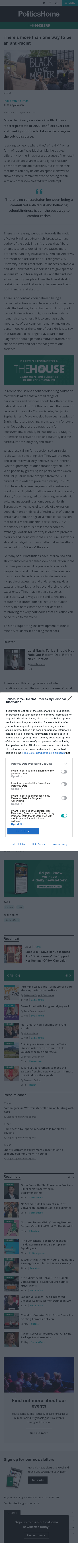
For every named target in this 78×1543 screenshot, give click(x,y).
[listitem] (39, 764)
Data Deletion (18, 844)
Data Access (39, 844)
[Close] (70, 699)
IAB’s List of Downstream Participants (43, 752)
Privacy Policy (59, 844)
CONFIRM (23, 831)
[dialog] (39, 771)
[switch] (64, 771)
